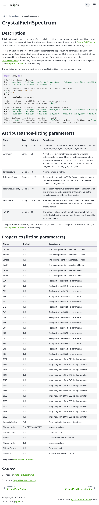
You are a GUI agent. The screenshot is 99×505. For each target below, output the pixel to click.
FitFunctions (18, 459)
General (30, 459)
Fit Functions (13, 16)
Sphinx (18, 501)
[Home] (4, 16)
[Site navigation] (4, 5)
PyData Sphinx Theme (81, 499)
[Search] (87, 5)
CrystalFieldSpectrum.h (23, 475)
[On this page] (94, 5)
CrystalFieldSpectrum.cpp (24, 480)
